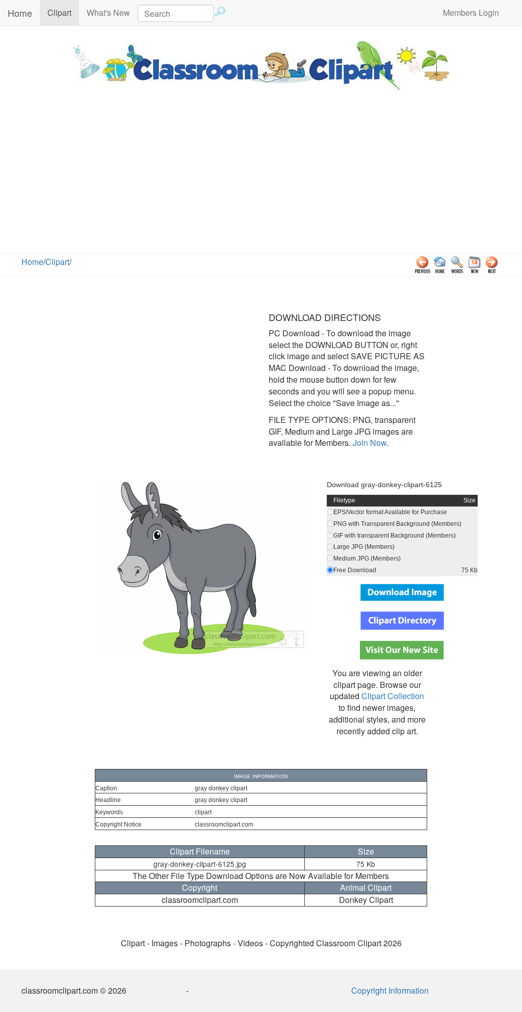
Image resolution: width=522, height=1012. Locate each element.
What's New (108, 12)
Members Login (471, 12)
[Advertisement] (261, 176)
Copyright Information (390, 990)
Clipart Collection (392, 696)
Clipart (63, 12)
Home (20, 12)
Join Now (368, 442)
